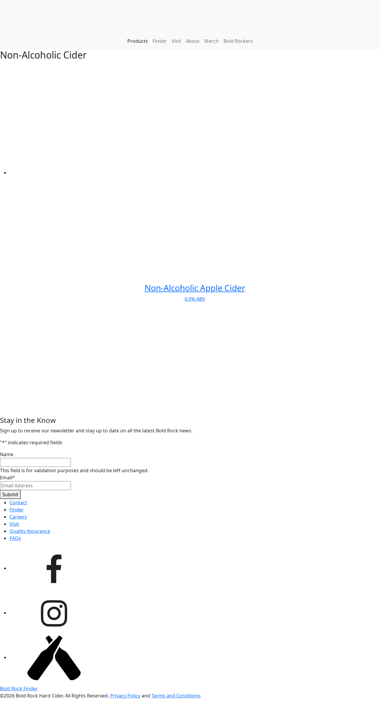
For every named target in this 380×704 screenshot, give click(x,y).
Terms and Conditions (176, 695)
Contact (18, 502)
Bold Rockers (238, 41)
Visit (176, 41)
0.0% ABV (195, 292)
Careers (18, 517)
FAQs (15, 538)
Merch (211, 41)
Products (137, 41)
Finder (160, 41)
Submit (10, 494)
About (193, 41)
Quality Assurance (30, 531)
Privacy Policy (125, 695)
